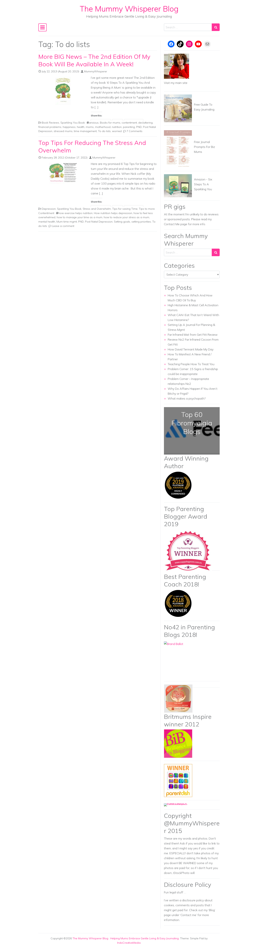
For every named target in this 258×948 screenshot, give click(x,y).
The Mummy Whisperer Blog (129, 8)
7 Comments (134, 131)
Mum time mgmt (66, 221)
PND (139, 127)
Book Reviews (50, 122)
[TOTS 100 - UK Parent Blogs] (179, 804)
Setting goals (122, 221)
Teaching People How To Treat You (191, 364)
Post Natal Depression (99, 221)
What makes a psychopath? (187, 398)
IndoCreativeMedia (129, 942)
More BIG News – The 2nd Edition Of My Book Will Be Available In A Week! (94, 60)
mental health (46, 221)
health (80, 127)
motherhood (102, 127)
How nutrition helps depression (113, 213)
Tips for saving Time (124, 208)
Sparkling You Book (72, 122)
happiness (69, 127)
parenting (129, 127)
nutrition (117, 127)
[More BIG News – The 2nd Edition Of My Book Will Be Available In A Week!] (63, 91)
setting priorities (141, 221)
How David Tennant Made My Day (190, 349)
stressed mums (63, 131)
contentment (129, 122)
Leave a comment (63, 226)
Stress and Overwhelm (97, 208)
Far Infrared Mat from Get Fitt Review (193, 334)
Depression (49, 208)
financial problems (49, 127)
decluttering (145, 122)
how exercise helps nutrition (75, 213)
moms (90, 127)
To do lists (104, 131)
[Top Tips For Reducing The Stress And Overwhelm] (63, 173)
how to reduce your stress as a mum (126, 217)
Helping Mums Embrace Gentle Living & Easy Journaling (144, 938)
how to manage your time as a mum (79, 217)
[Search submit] (216, 27)
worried (117, 131)
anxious (94, 122)
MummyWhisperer (95, 71)
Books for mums (110, 122)
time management (85, 131)
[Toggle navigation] (42, 27)
